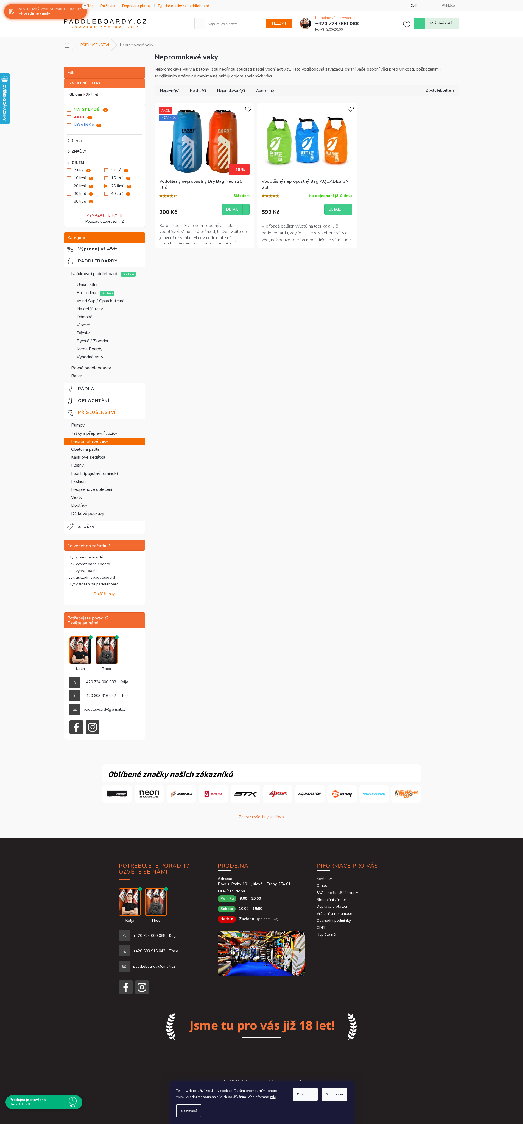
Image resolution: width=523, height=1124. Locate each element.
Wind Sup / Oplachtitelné (101, 301)
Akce (82, 117)
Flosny (77, 465)
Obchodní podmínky (334, 920)
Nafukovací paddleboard (94, 274)
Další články (104, 593)
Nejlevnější (169, 90)
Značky (86, 527)
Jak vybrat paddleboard (89, 564)
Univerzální (87, 285)
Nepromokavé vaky (89, 441)
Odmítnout (305, 1094)
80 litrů (83, 201)
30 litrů (83, 193)
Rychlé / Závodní (92, 341)
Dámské (85, 317)
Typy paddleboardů (86, 557)
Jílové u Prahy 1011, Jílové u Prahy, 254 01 (254, 884)
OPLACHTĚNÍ (97, 401)
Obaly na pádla (85, 449)
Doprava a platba (136, 6)
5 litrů (119, 170)
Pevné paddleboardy (91, 368)
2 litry (81, 170)
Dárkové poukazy (87, 514)
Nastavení (189, 1111)
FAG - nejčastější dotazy (337, 892)
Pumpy (78, 425)
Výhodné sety (90, 357)
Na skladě (90, 109)
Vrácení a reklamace (334, 913)
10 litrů (83, 178)
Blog (90, 6)
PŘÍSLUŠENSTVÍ (101, 412)
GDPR (322, 927)
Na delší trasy (90, 309)
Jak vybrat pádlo (83, 570)
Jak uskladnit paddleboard (92, 577)
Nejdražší (198, 90)
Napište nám (328, 934)
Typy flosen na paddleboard (94, 584)
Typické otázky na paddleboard (183, 6)
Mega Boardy (89, 349)
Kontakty (324, 878)
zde (273, 1097)
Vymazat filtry (101, 215)
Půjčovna (107, 6)
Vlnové (83, 325)
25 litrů (92, 94)
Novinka (87, 125)
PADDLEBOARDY (102, 261)
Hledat (279, 23)
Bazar (76, 376)
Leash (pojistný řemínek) (94, 473)
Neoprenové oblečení (91, 489)
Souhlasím (334, 1094)
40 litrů (120, 193)
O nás (322, 885)
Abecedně (265, 90)
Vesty (76, 497)
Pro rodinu (87, 293)
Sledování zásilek (332, 899)
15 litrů (120, 178)
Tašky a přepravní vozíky (94, 433)
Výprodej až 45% (102, 249)
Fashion (78, 481)
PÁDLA (89, 389)
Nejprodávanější (231, 90)
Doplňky (79, 505)
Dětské (84, 333)
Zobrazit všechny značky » (261, 817)
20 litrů (83, 186)
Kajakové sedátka (88, 457)
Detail (232, 209)
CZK (414, 5)
